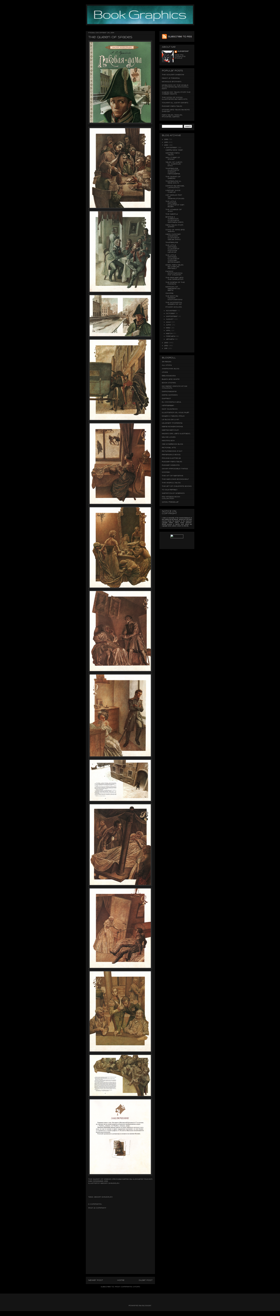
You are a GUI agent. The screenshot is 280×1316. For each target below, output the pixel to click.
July (168, 322)
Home (120, 1280)
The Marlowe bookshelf (175, 479)
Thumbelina (172, 242)
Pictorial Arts (169, 447)
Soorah (166, 472)
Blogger (146, 1305)
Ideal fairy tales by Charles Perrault (174, 266)
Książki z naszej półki (173, 416)
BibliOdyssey (169, 376)
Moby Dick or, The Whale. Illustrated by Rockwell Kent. (175, 86)
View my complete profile (180, 56)
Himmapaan (168, 405)
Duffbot (166, 398)
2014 (166, 145)
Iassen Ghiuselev (110, 1183)
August (170, 319)
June (169, 325)
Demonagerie (169, 391)
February (171, 336)
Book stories (169, 383)
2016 (166, 139)
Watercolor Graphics (173, 493)
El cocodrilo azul (171, 402)
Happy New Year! (174, 150)
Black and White (171, 379)
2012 (166, 345)
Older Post (146, 1280)
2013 (166, 342)
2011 (166, 348)
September (172, 316)
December (172, 147)
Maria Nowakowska (172, 426)
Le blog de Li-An (170, 419)
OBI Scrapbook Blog (172, 444)
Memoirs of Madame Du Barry (173, 288)
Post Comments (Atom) (127, 1286)
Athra (165, 372)
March (169, 333)
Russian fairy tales (172, 106)
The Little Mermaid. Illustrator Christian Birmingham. (173, 258)
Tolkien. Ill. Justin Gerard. (175, 102)
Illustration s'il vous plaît (175, 412)
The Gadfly (172, 214)
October (171, 313)
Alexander (183, 51)
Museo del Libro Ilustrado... (176, 433)
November (171, 310)
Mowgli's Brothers (171, 81)
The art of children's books (177, 486)
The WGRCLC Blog (171, 482)
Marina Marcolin (170, 430)
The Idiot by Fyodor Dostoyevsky (174, 297)
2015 (166, 142)
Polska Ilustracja (171, 458)
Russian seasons (171, 465)
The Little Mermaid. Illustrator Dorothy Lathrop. (172, 249)
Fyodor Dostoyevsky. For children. (174, 273)
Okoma (169, 293)
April (168, 330)
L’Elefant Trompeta (172, 423)
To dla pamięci (169, 490)
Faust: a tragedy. (171, 78)
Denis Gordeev (170, 395)
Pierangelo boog (171, 454)
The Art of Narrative (172, 475)
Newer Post (95, 1280)
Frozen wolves (174, 307)
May (168, 328)
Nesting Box (168, 440)
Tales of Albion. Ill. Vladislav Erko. (174, 164)
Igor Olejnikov (170, 409)
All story (167, 365)
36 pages (166, 361)
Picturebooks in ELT (172, 451)
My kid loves (169, 437)
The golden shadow (173, 74)
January (170, 339)
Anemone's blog (170, 368)
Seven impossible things (175, 468)
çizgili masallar (170, 502)
